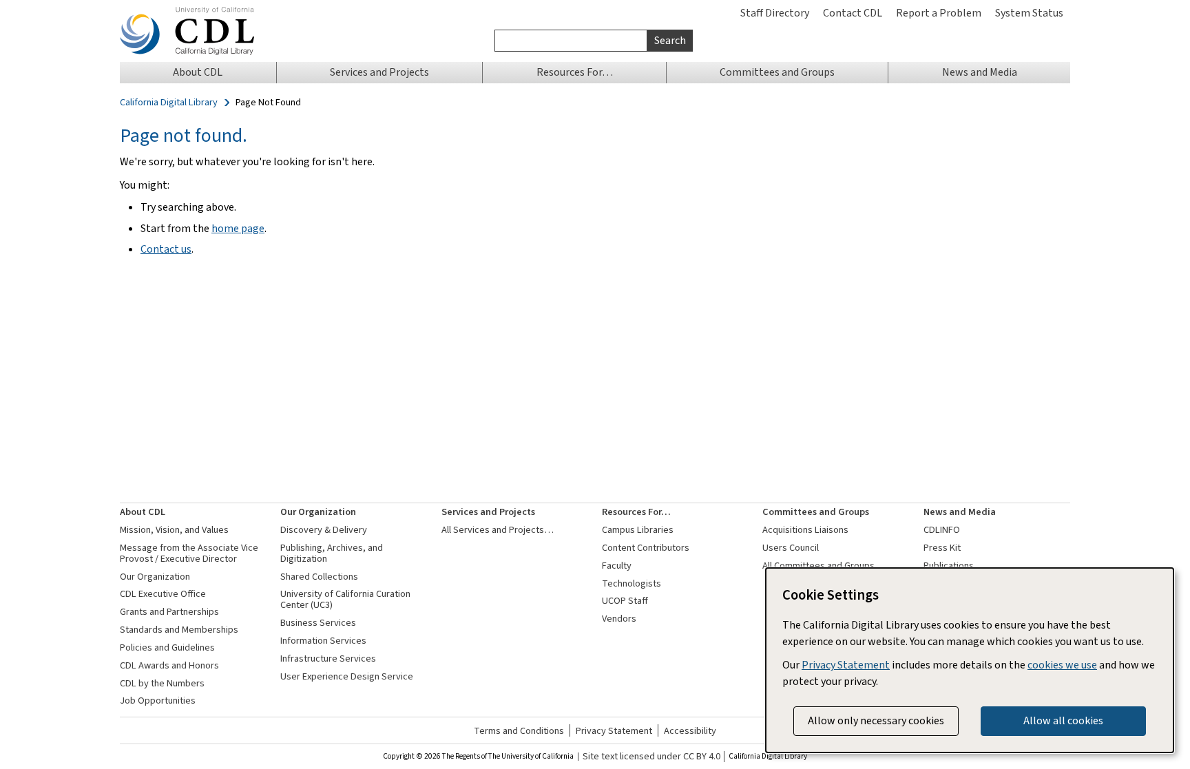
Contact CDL (852, 13)
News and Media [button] (979, 72)
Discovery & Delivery (323, 529)
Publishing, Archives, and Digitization (331, 553)
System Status (1029, 13)
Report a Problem (938, 13)
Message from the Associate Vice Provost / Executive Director (189, 553)
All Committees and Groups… (823, 565)
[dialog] (969, 660)
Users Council (790, 547)
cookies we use (1062, 664)
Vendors (619, 618)
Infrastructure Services (328, 658)
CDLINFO (941, 529)
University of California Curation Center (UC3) (345, 599)
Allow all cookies (1063, 720)
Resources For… (636, 511)
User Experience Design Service (346, 676)
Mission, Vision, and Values (174, 529)
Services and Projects (488, 511)
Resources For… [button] (574, 72)
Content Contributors (645, 547)
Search (670, 40)
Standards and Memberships (179, 629)
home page (237, 228)
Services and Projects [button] (379, 72)
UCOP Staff (625, 600)
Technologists (631, 583)
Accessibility (690, 730)
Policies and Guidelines (167, 647)
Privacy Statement (614, 730)
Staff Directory (774, 13)
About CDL (142, 511)
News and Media (959, 511)
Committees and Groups (815, 511)
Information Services (323, 640)
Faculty (616, 565)
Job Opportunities (158, 700)
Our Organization (155, 576)
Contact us (165, 249)
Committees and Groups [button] (777, 72)
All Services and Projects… (497, 529)
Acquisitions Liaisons (805, 529)
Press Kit (942, 547)
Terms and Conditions (519, 730)
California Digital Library (169, 102)
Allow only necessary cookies (876, 720)
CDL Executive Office (163, 593)
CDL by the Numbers (162, 683)
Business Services (318, 622)
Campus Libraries (638, 529)
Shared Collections (319, 576)
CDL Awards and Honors (169, 665)
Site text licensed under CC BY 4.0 (651, 756)
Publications (948, 565)
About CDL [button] (197, 72)
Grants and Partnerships (169, 611)
